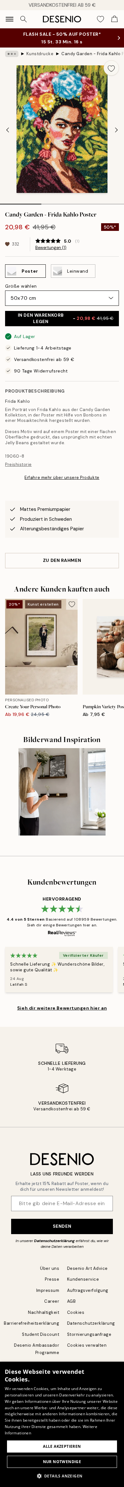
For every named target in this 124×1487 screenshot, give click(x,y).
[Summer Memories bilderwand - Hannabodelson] (62, 792)
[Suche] (24, 19)
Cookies (76, 1312)
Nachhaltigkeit (43, 1312)
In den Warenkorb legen (66, 318)
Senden (62, 1226)
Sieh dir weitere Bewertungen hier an (62, 1008)
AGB (71, 1301)
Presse (52, 1279)
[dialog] (62, 1424)
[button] (62, 1476)
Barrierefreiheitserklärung (31, 1323)
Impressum (47, 1290)
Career (51, 1301)
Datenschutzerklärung (54, 1240)
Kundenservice (83, 1279)
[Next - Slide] (116, 130)
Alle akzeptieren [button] (62, 1446)
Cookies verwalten (87, 1345)
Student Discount (40, 1334)
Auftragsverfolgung (87, 1290)
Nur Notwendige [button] (62, 1461)
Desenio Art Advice (87, 1268)
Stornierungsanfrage (89, 1334)
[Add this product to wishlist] (111, 68)
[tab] (20, 201)
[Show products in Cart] (114, 19)
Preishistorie (18, 464)
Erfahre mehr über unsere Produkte (61, 477)
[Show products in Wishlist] (100, 19)
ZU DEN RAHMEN (62, 560)
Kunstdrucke (40, 53)
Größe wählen (21, 286)
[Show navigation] (10, 19)
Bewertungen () (50, 247)
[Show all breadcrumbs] (11, 54)
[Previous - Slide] (8, 130)
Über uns (49, 1268)
